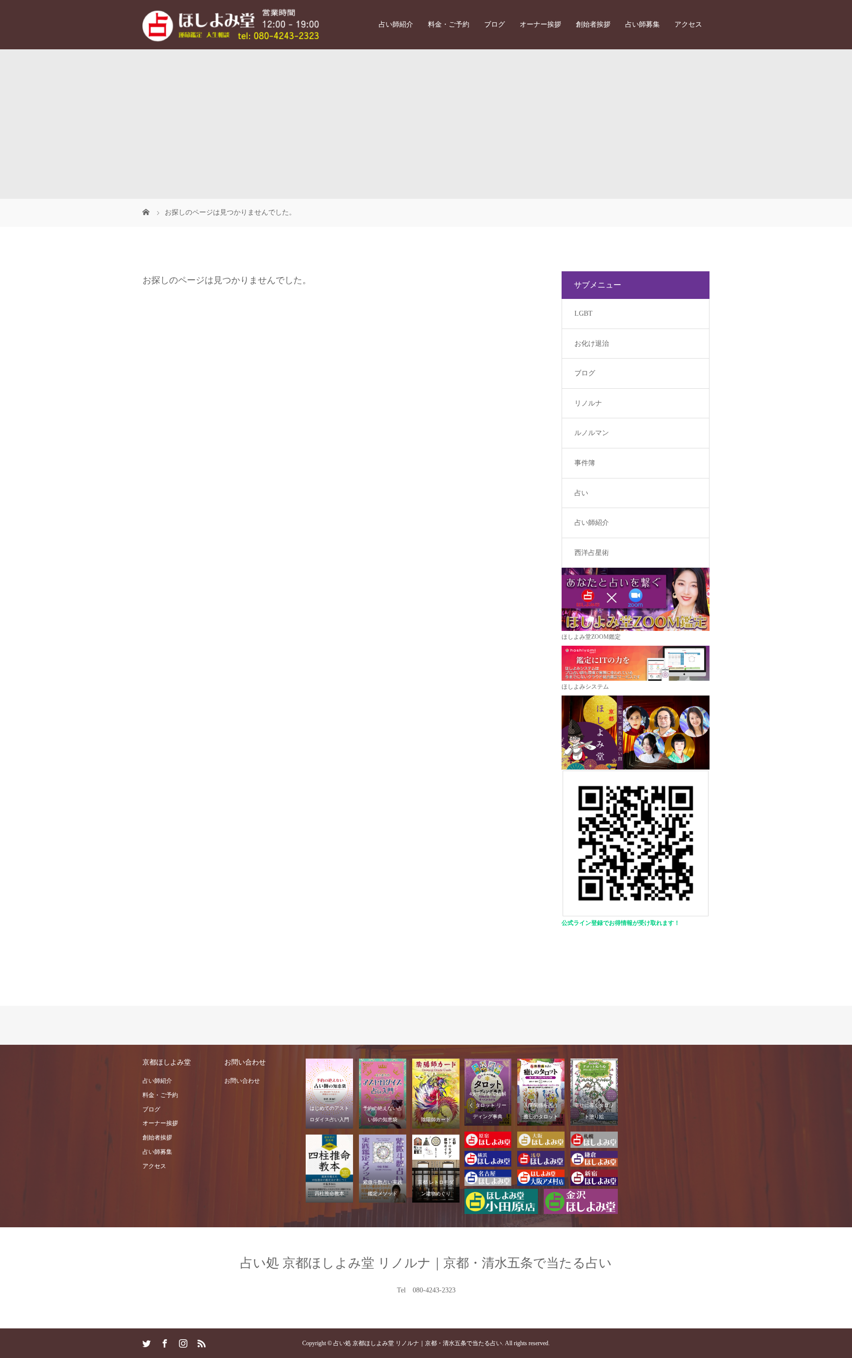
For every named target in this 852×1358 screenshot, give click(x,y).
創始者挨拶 (593, 24)
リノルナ (588, 403)
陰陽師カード (436, 1119)
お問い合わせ (242, 1080)
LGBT (583, 313)
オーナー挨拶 (540, 24)
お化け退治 (591, 343)
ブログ (494, 24)
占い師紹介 (396, 24)
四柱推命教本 (329, 1193)
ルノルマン (591, 433)
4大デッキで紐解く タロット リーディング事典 (487, 1105)
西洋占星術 (591, 552)
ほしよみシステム (585, 686)
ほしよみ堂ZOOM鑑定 (591, 636)
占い (581, 493)
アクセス (688, 24)
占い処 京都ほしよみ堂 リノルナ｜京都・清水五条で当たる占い (426, 1263)
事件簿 (584, 463)
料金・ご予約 (448, 24)
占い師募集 (642, 24)
